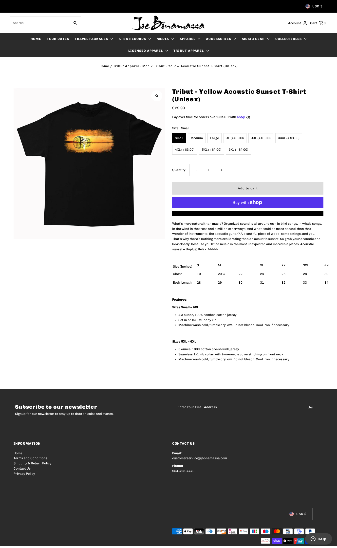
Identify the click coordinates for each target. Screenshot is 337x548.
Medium (196, 138)
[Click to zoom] (156, 95)
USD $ (317, 6)
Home (104, 66)
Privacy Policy (24, 473)
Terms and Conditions (30, 458)
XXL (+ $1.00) (261, 138)
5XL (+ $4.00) (211, 149)
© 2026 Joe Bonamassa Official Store (42, 541)
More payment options (247, 213)
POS (77, 541)
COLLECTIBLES (288, 39)
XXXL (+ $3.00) (289, 138)
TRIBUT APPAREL (188, 51)
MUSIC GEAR (253, 39)
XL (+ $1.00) (235, 138)
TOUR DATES (58, 39)
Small (179, 138)
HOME (36, 39)
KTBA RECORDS (132, 39)
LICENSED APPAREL (145, 51)
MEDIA (163, 39)
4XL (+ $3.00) (184, 149)
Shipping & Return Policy (32, 463)
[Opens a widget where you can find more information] (318, 539)
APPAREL (187, 39)
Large (214, 138)
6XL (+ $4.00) (238, 149)
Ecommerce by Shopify (104, 541)
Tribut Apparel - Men (131, 66)
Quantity (179, 170)
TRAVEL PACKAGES (91, 39)
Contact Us (22, 468)
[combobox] (39, 23)
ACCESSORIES (218, 39)
